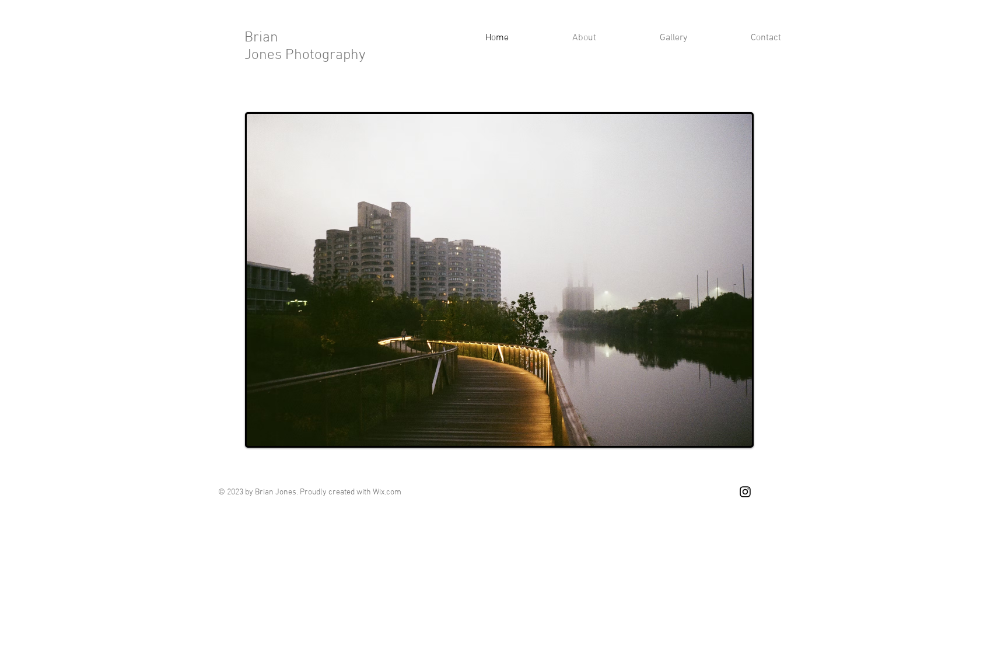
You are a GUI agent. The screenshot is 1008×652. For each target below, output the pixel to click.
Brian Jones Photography (305, 46)
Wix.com (387, 492)
